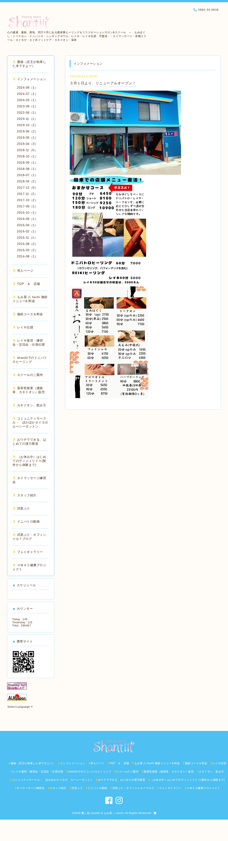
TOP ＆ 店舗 (28, 284)
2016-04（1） (27, 225)
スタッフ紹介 (27, 495)
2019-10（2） (27, 125)
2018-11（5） (27, 150)
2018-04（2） (27, 181)
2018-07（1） (27, 175)
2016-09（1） (27, 219)
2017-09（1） (27, 206)
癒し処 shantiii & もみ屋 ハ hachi (102, 813)
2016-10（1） (27, 212)
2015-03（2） (27, 250)
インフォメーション (31, 79)
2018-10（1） (27, 156)
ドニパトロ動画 (28, 521)
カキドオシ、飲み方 (31, 405)
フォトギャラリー (30, 552)
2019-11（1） (27, 119)
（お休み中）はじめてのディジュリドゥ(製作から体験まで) (29, 461)
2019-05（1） (27, 137)
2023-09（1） (27, 106)
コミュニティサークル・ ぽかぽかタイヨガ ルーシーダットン (31, 422)
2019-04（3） (27, 144)
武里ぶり (23, 508)
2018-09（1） (27, 162)
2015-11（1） (27, 237)
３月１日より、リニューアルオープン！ (103, 83)
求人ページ (25, 270)
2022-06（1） (27, 112)
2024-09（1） (27, 87)
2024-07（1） (27, 94)
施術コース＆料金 (30, 314)
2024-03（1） (27, 100)
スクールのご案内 (30, 375)
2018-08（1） (27, 169)
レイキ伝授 (25, 327)
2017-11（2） (27, 194)
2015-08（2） (27, 244)
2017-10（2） (27, 200)
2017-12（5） (27, 187)
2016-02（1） (27, 231)
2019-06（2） (27, 131)
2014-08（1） (27, 256)
